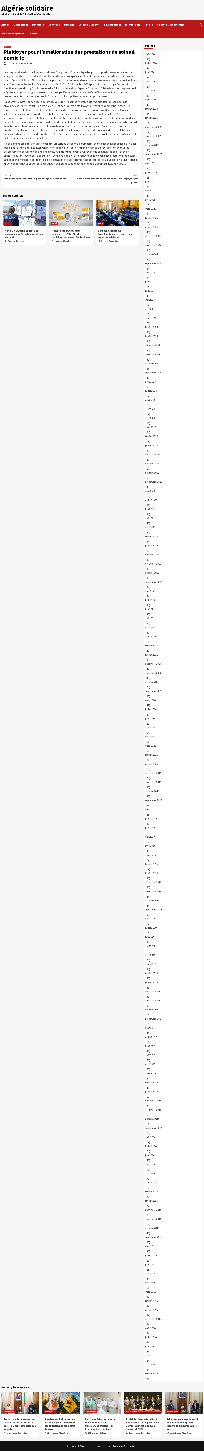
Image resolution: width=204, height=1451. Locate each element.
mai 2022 (150, 518)
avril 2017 (150, 1064)
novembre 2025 (153, 135)
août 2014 (150, 1328)
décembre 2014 (153, 1318)
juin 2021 (150, 609)
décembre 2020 (153, 663)
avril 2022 (150, 527)
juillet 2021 (151, 600)
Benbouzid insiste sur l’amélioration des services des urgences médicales (115, 234)
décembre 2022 (153, 454)
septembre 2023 (153, 372)
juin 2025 (150, 181)
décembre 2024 (153, 236)
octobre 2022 (152, 472)
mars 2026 (150, 99)
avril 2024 (150, 308)
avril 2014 (150, 1364)
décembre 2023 (153, 345)
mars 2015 (150, 1291)
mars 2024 (150, 317)
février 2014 (151, 1373)
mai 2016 (150, 1164)
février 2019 (151, 863)
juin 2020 (150, 718)
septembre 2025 (153, 154)
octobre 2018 (152, 900)
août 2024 (150, 272)
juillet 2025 (151, 172)
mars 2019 (150, 854)
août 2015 (150, 1246)
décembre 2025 (153, 126)
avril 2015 (150, 1282)
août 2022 (150, 490)
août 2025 (150, 163)
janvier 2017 (151, 1091)
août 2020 (150, 700)
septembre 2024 (153, 263)
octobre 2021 (152, 572)
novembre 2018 (153, 891)
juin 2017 (150, 1045)
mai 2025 (150, 190)
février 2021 (151, 645)
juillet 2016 (151, 1146)
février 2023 (151, 436)
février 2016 (151, 1191)
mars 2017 (150, 1073)
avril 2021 (150, 627)
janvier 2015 (151, 1309)
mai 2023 (150, 408)
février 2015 (151, 1300)
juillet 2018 (151, 927)
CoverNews (113, 1446)
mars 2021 (150, 636)
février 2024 (151, 327)
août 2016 (150, 1136)
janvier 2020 (151, 763)
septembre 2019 (153, 800)
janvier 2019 (151, 873)
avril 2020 (150, 736)
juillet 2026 (151, 63)
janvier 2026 (151, 117)
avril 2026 (150, 90)
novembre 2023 (153, 354)
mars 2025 (150, 208)
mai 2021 (150, 618)
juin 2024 (150, 290)
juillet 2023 (151, 390)
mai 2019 (150, 836)
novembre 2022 (153, 463)
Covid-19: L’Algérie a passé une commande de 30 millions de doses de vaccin (24, 234)
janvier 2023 (151, 445)
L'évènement (9, 1411)
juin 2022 (150, 509)
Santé (7, 47)
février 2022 (151, 536)
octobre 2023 (152, 363)
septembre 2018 (153, 909)
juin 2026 (150, 72)
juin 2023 (150, 399)
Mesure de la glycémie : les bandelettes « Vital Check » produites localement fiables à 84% (71, 234)
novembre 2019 (153, 782)
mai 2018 (150, 945)
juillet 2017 (151, 1036)
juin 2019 (150, 827)
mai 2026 (150, 81)
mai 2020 (150, 727)
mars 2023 (150, 427)
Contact (32, 33)
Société (148, 24)
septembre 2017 (153, 1018)
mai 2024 (150, 299)
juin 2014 (150, 1346)
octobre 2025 (152, 145)
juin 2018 (150, 936)
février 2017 (151, 1082)
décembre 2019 (153, 772)
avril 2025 (150, 199)
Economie (54, 24)
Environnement (112, 24)
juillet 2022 (151, 499)
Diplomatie (38, 24)
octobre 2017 (152, 1009)
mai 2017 (150, 1055)
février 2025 (151, 217)
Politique (69, 24)
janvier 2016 (151, 1200)
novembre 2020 (153, 672)
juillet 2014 (151, 1337)
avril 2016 (150, 1173)
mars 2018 (150, 964)
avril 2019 (150, 845)
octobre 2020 (152, 681)
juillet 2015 (151, 1255)
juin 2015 (150, 1264)
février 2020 (151, 754)
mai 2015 (150, 1273)
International (132, 24)
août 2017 (150, 1027)
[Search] (201, 24)
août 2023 (150, 381)
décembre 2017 (153, 991)
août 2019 (150, 809)
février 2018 (151, 973)
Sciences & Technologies (170, 24)
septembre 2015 (153, 1237)
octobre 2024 (152, 254)
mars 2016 (150, 1182)
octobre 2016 (152, 1118)
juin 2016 (150, 1155)
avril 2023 (150, 418)
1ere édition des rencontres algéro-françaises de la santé (35, 177)
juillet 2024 (151, 281)
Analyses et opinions (12, 33)
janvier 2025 (151, 226)
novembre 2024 (153, 245)
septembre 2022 (153, 481)
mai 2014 (150, 1355)
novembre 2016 (153, 1109)
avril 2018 (150, 954)
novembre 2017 (153, 1000)
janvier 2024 (151, 336)
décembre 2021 (153, 554)
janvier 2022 (151, 545)
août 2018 (150, 918)
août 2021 (150, 590)
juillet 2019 (151, 818)
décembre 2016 (153, 1100)
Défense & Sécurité (89, 24)
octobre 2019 (152, 791)
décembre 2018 (153, 882)
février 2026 (151, 108)
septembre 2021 (153, 581)
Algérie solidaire (27, 8)
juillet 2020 (151, 709)
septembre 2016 (153, 1127)
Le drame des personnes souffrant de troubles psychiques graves (107, 179)
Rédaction (27, 63)
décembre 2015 (153, 1209)
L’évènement (21, 24)
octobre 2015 (152, 1227)
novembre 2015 (153, 1218)
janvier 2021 (151, 654)
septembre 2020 (153, 691)
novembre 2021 (153, 563)
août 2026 (150, 54)
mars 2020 (150, 745)
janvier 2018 (151, 982)
